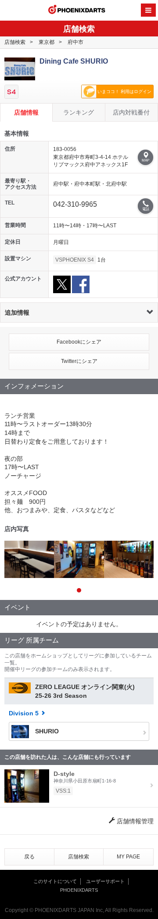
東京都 (46, 42)
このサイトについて (55, 881)
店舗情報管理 (134, 821)
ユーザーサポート (105, 881)
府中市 (75, 42)
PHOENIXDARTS (76, 10)
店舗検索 (14, 42)
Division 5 (24, 713)
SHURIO (46, 731)
